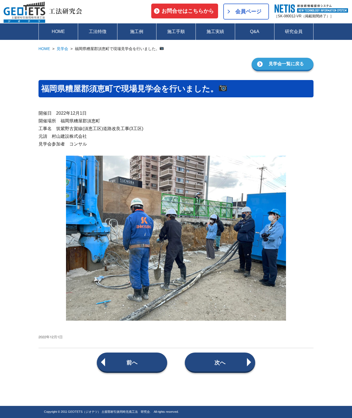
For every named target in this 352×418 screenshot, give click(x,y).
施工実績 (215, 31)
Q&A (254, 31)
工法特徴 (97, 31)
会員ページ (248, 11)
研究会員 (293, 31)
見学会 (62, 48)
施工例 (136, 31)
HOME (58, 31)
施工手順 (176, 31)
